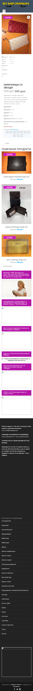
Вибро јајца (5, 542)
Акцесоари (5, 525)
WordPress (16, 686)
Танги (3, 629)
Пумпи (4, 607)
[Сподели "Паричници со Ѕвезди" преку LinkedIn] (25, 132)
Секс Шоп (5, 616)
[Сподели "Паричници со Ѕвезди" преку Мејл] (18, 135)
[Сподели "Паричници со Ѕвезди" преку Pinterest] (21, 132)
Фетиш (4, 633)
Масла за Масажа (7, 573)
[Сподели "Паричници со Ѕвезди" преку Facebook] (7, 132)
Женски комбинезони (8, 551)
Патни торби (6, 603)
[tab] (16, 143)
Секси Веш (5, 620)
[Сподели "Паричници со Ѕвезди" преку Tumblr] (18, 132)
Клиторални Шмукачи (9, 564)
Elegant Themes (16, 684)
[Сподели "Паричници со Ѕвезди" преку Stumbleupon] (14, 135)
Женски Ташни (6, 555)
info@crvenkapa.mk (11, 430)
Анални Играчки (7, 529)
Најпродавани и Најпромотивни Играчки (15, 590)
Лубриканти (6, 568)
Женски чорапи (6, 560)
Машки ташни (6, 581)
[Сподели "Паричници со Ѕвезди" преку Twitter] (11, 132)
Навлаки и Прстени (8, 586)
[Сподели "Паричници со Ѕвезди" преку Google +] (14, 132)
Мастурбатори (6, 577)
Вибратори (5, 538)
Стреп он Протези (7, 625)
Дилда (4, 547)
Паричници (14, 129)
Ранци (4, 612)
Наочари (4, 594)
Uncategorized (6, 521)
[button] (28, 17)
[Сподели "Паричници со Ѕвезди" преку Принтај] (21, 135)
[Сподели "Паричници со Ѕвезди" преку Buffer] (28, 132)
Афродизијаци (6, 534)
